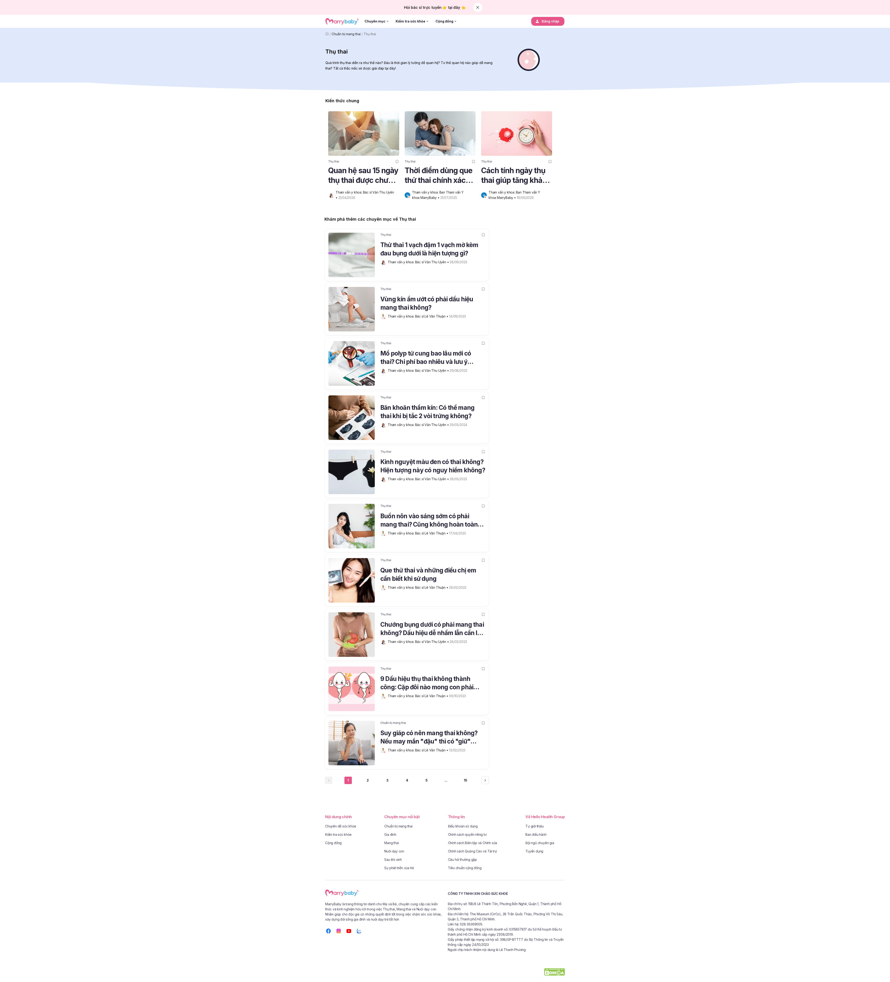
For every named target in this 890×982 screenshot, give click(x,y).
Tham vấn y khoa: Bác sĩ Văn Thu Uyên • (419, 262)
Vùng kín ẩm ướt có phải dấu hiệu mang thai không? (426, 303)
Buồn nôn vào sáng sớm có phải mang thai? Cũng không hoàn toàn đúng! (429, 521)
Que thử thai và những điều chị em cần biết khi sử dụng (428, 574)
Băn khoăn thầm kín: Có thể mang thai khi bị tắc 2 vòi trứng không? (427, 411)
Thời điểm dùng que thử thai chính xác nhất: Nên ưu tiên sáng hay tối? (438, 175)
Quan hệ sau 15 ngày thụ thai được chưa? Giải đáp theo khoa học (363, 175)
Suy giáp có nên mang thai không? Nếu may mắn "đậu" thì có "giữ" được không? (428, 738)
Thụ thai (370, 34)
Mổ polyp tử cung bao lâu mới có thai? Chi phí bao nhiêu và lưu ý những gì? (425, 358)
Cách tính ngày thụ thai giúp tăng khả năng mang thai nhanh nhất (513, 175)
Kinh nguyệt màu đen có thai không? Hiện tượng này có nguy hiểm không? (432, 466)
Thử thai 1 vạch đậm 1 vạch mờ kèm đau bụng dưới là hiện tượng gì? (429, 249)
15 (465, 780)
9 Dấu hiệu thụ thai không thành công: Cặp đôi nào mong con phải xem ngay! (426, 683)
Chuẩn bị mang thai (346, 34)
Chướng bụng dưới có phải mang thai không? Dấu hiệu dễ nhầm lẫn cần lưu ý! (432, 629)
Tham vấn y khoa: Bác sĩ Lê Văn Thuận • (418, 316)
